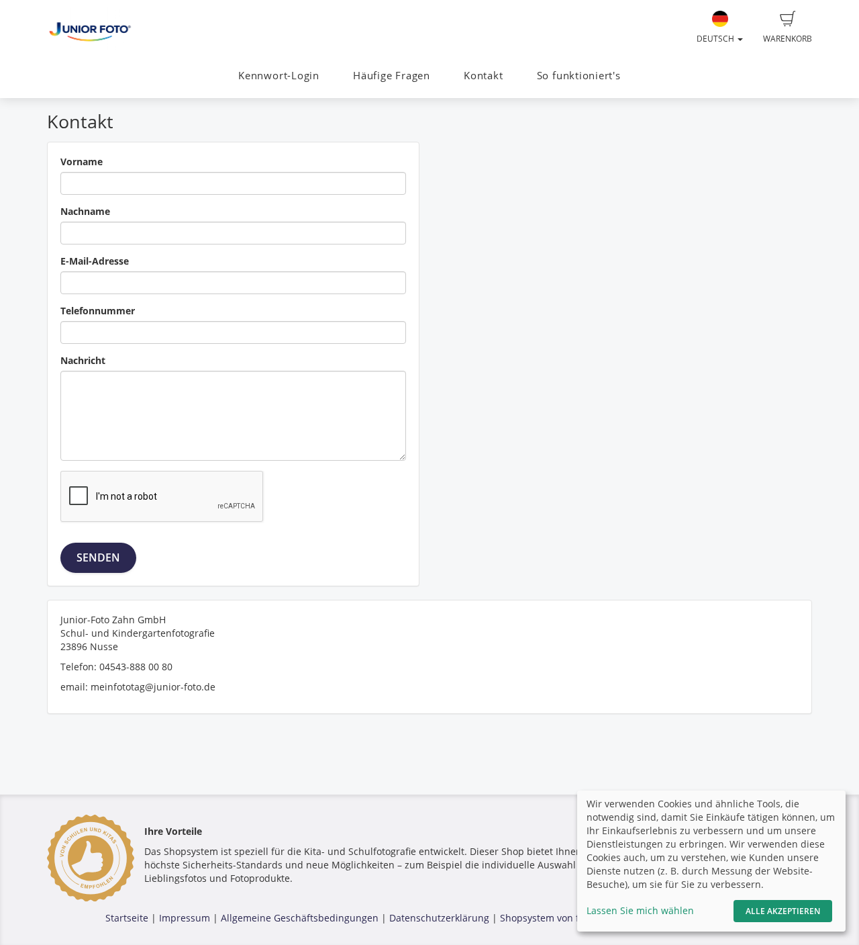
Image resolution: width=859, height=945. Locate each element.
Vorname (81, 161)
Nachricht (82, 360)
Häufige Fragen (391, 76)
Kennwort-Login (278, 76)
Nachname (85, 211)
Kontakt (483, 76)
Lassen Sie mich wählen (640, 910)
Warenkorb (787, 38)
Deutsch (716, 38)
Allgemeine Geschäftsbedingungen (299, 917)
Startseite (126, 917)
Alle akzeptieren (783, 911)
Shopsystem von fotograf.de (562, 917)
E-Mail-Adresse (94, 261)
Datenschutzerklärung (439, 917)
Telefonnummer (97, 310)
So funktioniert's (579, 76)
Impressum (184, 917)
